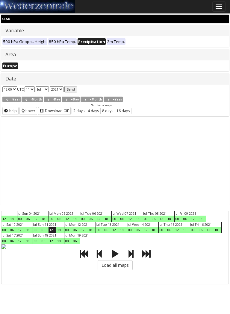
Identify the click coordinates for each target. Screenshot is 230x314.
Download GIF (56, 110)
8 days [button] (107, 110)
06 (28, 219)
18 (12, 219)
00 (20, 219)
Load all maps (115, 265)
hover (30, 110)
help (12, 110)
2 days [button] (78, 110)
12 (4, 219)
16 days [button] (123, 110)
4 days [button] (93, 110)
